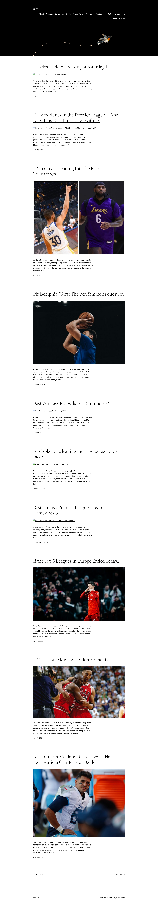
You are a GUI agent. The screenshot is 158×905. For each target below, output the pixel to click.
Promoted (90, 14)
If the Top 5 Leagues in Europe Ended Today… (76, 561)
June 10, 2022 (38, 150)
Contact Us (59, 14)
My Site (36, 9)
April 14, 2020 (38, 641)
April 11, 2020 (38, 738)
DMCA (68, 14)
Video (115, 19)
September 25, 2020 (40, 542)
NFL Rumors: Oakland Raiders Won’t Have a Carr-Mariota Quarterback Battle (75, 759)
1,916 (41, 874)
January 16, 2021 (39, 432)
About (41, 14)
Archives (49, 14)
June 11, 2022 (38, 96)
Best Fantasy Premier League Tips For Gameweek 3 (69, 510)
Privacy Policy (78, 14)
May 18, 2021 (37, 275)
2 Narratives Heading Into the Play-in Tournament (68, 171)
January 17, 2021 (39, 384)
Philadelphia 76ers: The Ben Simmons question (78, 294)
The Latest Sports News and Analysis (110, 14)
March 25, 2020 (38, 857)
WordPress (120, 898)
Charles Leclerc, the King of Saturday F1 (71, 66)
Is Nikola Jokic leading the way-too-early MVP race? (77, 453)
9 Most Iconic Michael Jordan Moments (70, 659)
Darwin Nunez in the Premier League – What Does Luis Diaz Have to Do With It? (76, 117)
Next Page (120, 874)
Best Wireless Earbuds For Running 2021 (72, 403)
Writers (122, 19)
